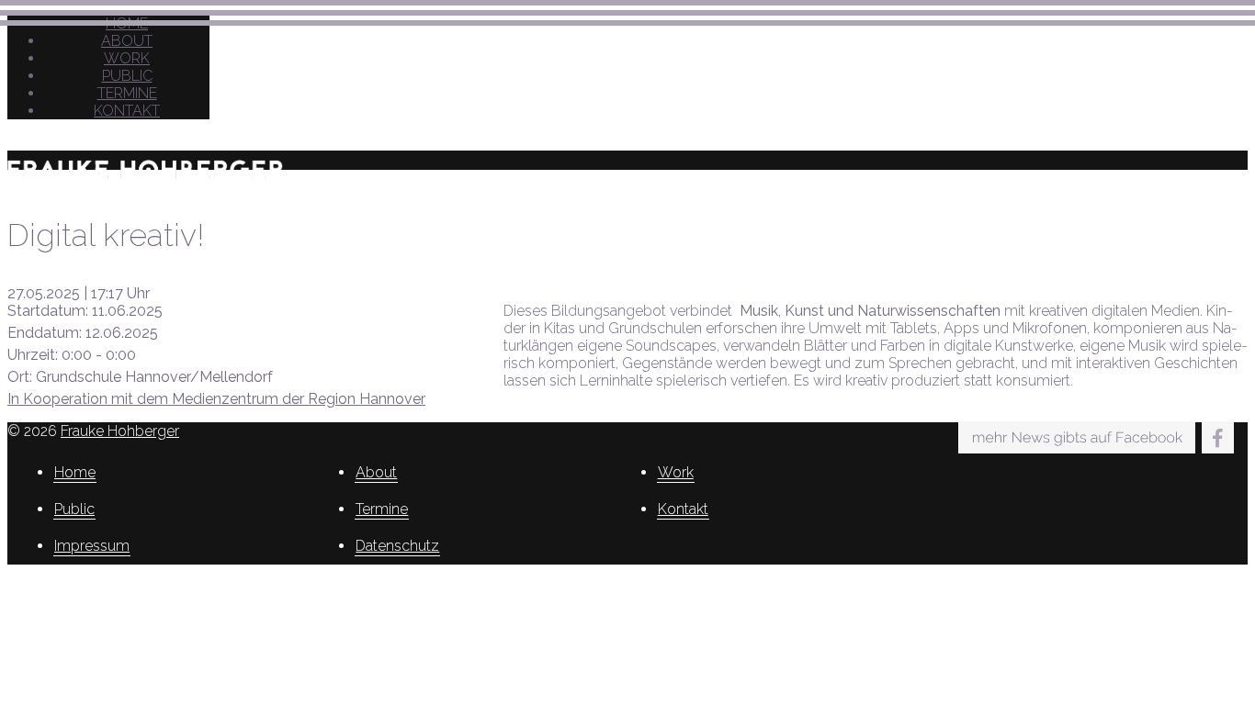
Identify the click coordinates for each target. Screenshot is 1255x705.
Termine (127, 93)
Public (127, 75)
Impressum (92, 545)
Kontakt (127, 110)
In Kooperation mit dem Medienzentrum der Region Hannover (216, 399)
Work (127, 58)
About (127, 41)
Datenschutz (397, 545)
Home (75, 472)
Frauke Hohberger (120, 431)
